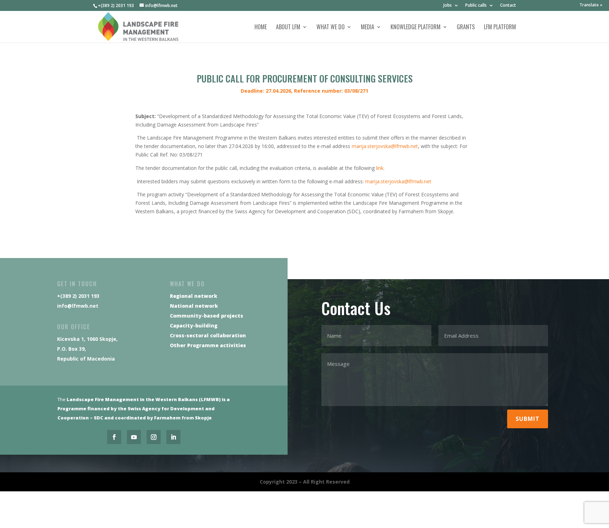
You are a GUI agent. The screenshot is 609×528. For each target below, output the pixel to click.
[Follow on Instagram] (154, 437)
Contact (508, 5)
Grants (466, 27)
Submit (528, 419)
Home (260, 27)
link (379, 168)
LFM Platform (500, 27)
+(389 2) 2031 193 (116, 5)
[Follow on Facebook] (114, 437)
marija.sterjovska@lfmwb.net (385, 146)
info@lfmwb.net (77, 305)
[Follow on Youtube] (134, 437)
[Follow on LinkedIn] (173, 437)
